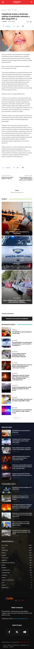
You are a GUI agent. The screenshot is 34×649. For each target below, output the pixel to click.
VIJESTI (9, 10)
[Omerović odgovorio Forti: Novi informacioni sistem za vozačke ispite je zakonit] (6, 524)
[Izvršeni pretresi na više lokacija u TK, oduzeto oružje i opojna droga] (6, 410)
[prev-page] (3, 307)
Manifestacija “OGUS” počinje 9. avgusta (8, 178)
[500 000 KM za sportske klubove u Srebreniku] (17, 219)
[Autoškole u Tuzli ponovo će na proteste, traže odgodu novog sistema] (6, 498)
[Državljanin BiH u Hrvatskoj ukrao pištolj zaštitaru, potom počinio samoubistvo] (17, 253)
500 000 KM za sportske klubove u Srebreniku (17, 232)
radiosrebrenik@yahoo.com (21, 618)
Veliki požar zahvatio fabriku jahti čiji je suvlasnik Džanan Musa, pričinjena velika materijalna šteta (20, 378)
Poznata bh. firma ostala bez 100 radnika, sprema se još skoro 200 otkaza (21, 532)
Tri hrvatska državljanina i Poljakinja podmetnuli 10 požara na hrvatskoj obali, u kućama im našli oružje (22, 506)
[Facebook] (9, 632)
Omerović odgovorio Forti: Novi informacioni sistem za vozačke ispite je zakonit (21, 523)
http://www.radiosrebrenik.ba (17, 192)
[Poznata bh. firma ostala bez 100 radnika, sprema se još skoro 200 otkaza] (6, 533)
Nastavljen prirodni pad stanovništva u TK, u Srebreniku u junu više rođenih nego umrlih (22, 515)
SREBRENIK (17, 229)
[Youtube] (24, 632)
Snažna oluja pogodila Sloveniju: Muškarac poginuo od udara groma (21, 389)
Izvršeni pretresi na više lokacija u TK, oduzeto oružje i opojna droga (22, 411)
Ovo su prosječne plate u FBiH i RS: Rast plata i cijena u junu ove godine (25, 179)
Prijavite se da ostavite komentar (17, 318)
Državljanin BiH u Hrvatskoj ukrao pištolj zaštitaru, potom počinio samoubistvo (17, 267)
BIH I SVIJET (14, 10)
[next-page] (5, 307)
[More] (23, 26)
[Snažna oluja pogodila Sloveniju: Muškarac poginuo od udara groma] (6, 388)
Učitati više (16, 418)
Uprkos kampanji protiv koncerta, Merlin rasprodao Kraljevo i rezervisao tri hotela (22, 366)
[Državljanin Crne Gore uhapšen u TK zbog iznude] (6, 490)
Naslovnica (4, 10)
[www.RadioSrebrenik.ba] (17, 599)
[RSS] (17, 632)
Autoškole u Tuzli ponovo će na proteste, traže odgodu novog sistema (20, 497)
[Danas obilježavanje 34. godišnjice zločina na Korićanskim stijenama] (17, 287)
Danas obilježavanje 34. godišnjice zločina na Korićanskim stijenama (17, 301)
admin (5, 21)
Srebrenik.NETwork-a (25, 642)
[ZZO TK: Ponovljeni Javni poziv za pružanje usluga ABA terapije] (6, 399)
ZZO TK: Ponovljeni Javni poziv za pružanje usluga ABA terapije (22, 400)
